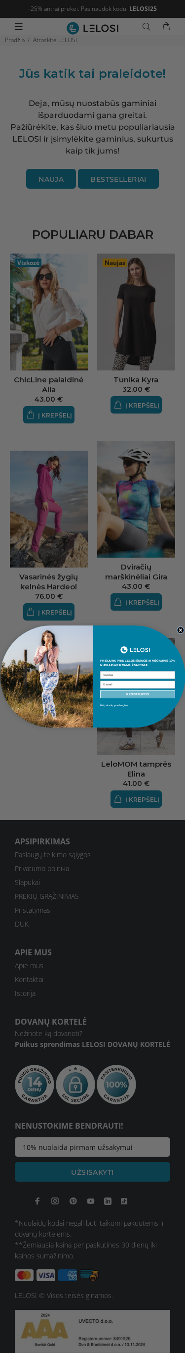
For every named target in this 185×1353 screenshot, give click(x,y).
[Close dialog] (180, 630)
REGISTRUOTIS (137, 694)
